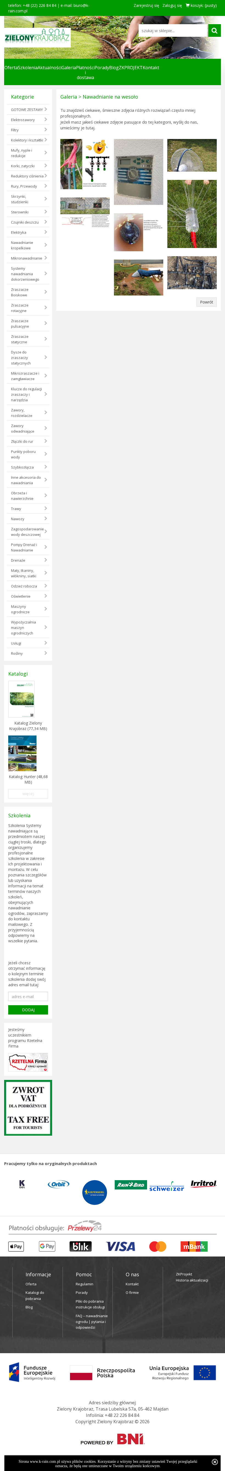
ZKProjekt (184, 1274)
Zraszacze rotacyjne (20, 308)
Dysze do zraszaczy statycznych (21, 358)
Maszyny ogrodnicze (20, 609)
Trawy (16, 508)
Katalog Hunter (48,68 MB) (28, 779)
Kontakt (151, 67)
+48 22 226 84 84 (122, 1415)
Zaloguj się (172, 5)
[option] (22, 1184)
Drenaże (18, 560)
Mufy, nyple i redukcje (21, 153)
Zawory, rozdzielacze (21, 413)
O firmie (132, 1292)
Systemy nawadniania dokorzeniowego (25, 274)
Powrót (206, 302)
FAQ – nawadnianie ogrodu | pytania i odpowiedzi (92, 1321)
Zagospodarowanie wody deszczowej (27, 531)
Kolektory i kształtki (27, 140)
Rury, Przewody (24, 186)
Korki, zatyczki (23, 165)
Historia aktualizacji (192, 1280)
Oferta (11, 67)
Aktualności (49, 67)
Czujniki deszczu (25, 222)
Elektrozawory (23, 119)
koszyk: (203, 5)
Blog (114, 67)
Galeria (68, 67)
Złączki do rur (22, 441)
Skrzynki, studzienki (19, 199)
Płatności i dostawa (85, 72)
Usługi (16, 643)
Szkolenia (28, 67)
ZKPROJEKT (131, 67)
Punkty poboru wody (23, 454)
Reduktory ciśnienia (27, 176)
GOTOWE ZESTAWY (27, 109)
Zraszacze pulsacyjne (20, 323)
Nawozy (17, 518)
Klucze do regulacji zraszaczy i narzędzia (26, 394)
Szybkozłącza (22, 467)
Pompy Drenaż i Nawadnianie (24, 547)
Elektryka (18, 232)
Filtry (15, 129)
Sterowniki (20, 212)
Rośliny (17, 653)
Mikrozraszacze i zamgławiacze (25, 376)
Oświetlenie (20, 596)
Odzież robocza (24, 586)
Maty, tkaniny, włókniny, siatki (23, 573)
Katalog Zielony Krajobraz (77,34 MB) (28, 725)
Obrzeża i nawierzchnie (22, 496)
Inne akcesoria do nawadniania (26, 480)
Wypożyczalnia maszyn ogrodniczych (23, 628)
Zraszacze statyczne (20, 339)
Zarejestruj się (146, 5)
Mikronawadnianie (26, 258)
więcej (28, 793)
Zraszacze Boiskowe (20, 292)
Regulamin (84, 1283)
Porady (102, 67)
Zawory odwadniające (22, 428)
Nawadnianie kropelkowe (22, 245)
